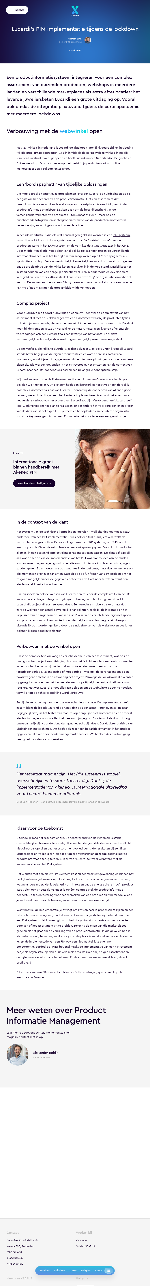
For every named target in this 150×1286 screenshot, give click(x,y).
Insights (85, 1270)
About (98, 1270)
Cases (73, 1270)
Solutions (59, 1270)
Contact (12, 1232)
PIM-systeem (121, 235)
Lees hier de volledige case (34, 483)
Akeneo (76, 379)
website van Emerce (30, 977)
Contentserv (104, 379)
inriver (87, 379)
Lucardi (64, 148)
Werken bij (84, 1232)
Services (45, 1270)
